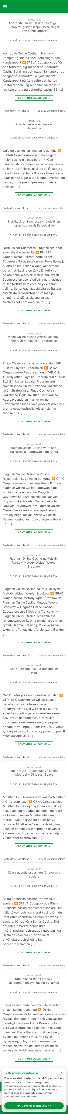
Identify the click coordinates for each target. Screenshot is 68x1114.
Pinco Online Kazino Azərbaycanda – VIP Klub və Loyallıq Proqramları (34, 339)
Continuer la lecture (34, 97)
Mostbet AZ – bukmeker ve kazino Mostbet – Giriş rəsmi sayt (34, 773)
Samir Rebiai (51, 40)
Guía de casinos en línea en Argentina (34, 126)
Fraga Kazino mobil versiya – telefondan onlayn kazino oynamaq (34, 981)
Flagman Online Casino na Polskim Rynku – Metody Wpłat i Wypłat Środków (34, 562)
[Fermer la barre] (61, 1072)
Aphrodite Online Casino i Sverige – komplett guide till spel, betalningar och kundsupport (34, 27)
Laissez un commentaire (51, 110)
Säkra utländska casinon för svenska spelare (34, 874)
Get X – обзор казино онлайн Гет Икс (34, 671)
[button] (5, 6)
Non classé (34, 19)
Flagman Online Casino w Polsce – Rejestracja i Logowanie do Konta (34, 450)
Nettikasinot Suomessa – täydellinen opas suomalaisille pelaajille (34, 223)
